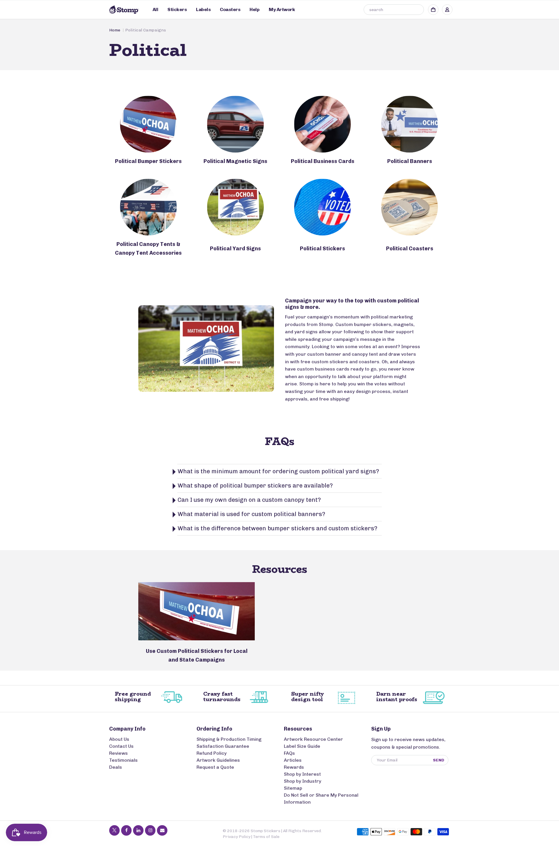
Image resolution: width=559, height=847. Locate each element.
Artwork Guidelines (218, 760)
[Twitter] (114, 830)
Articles (293, 760)
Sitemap (293, 788)
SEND (438, 760)
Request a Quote (215, 767)
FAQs (289, 753)
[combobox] (394, 9)
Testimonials (123, 760)
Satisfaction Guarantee (223, 746)
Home (115, 30)
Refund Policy (212, 753)
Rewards (294, 767)
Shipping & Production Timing (229, 739)
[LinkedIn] (138, 830)
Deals (115, 767)
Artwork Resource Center (313, 739)
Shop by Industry (302, 781)
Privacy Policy (236, 836)
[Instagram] (150, 830)
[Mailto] (162, 830)
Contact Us (121, 746)
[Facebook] (126, 830)
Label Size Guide (302, 746)
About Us (119, 739)
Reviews (118, 753)
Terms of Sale (266, 836)
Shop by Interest (302, 774)
